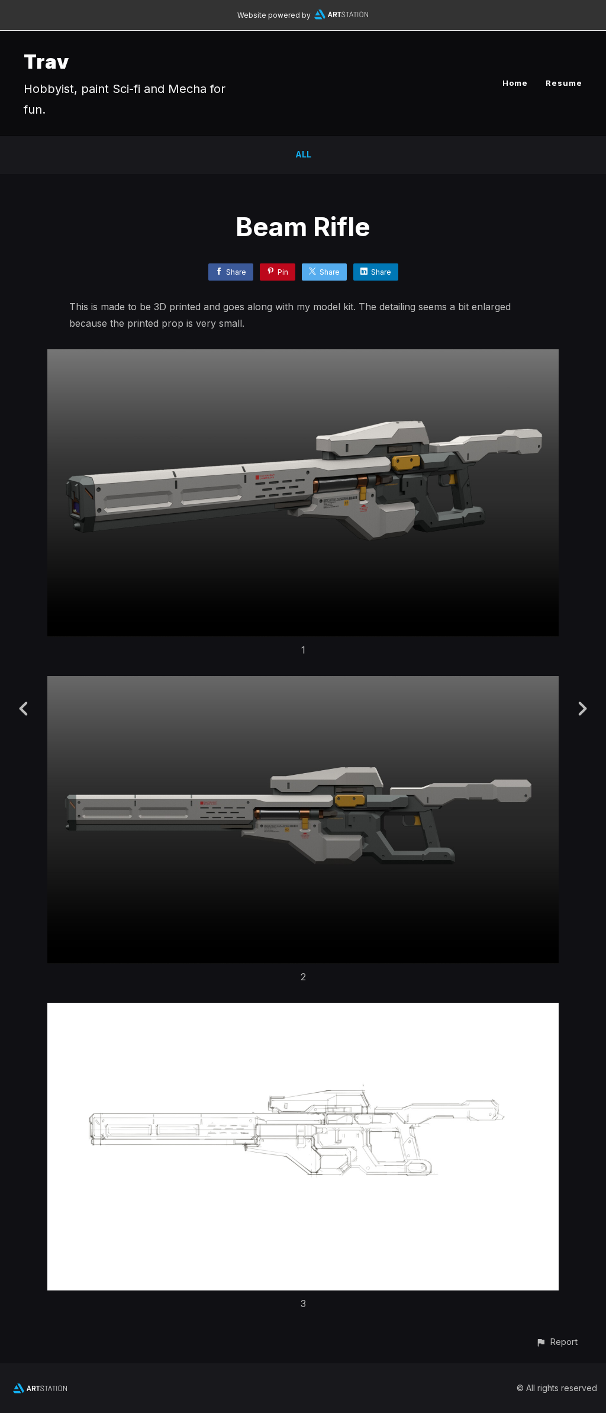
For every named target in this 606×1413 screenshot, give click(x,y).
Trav (46, 61)
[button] (556, 1342)
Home (515, 83)
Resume (564, 83)
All (303, 154)
